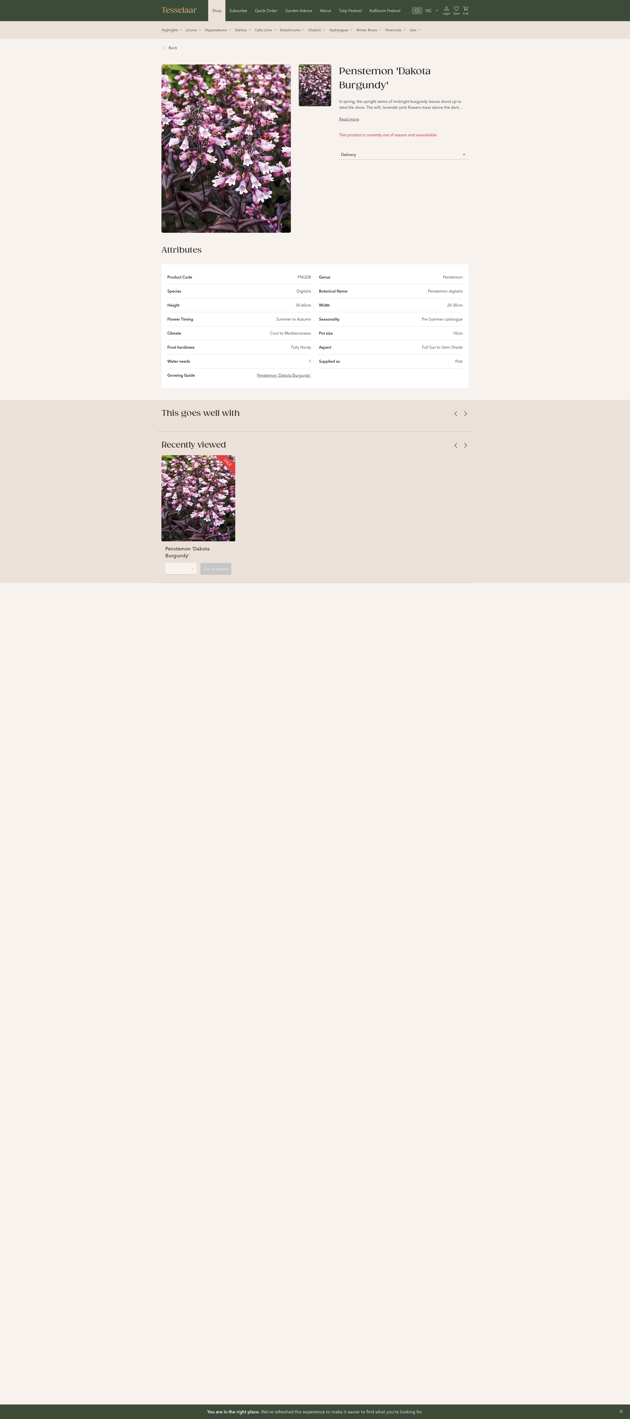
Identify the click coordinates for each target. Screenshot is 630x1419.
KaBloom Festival (385, 10)
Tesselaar (179, 10)
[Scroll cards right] (466, 414)
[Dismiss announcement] (621, 1411)
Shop (216, 10)
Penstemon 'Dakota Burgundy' (284, 375)
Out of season (215, 568)
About (325, 10)
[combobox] (180, 569)
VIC (428, 10)
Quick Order (266, 10)
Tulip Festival (350, 10)
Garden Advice (298, 10)
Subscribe (238, 10)
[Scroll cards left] (456, 414)
